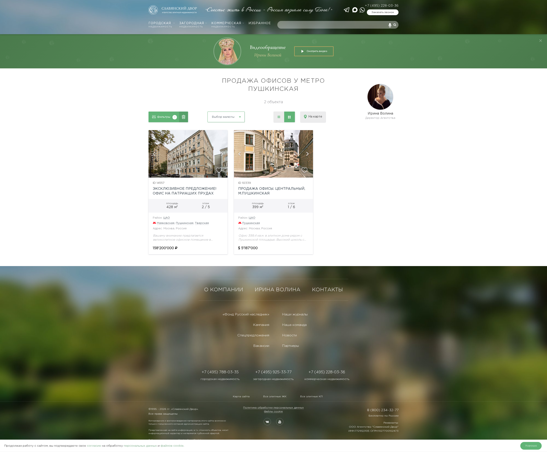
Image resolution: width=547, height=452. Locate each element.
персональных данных (140, 446)
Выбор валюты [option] (223, 117)
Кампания (261, 325)
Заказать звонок (382, 12)
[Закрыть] (540, 40)
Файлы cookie (273, 411)
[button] (154, 154)
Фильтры (166, 117)
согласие (94, 446)
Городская (160, 25)
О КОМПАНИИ (223, 289)
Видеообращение (268, 47)
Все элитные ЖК (275, 396)
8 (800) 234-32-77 (382, 410)
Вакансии (261, 345)
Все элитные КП (311, 396)
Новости (289, 335)
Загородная (191, 25)
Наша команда (294, 325)
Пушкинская (184, 223)
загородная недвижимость (273, 379)
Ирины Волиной (267, 55)
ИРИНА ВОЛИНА (277, 289)
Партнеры (290, 345)
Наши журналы (295, 314)
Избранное (260, 23)
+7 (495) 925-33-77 (273, 372)
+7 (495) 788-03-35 (220, 372)
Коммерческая (226, 25)
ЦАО (166, 218)
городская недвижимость (220, 379)
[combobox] (214, 115)
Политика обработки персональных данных (273, 407)
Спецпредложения (253, 335)
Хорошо (531, 446)
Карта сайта (241, 396)
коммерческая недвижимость (326, 379)
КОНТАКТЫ (327, 289)
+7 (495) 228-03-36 (381, 5)
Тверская (202, 223)
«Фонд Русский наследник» (246, 314)
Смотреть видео (317, 51)
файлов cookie (172, 446)
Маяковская (165, 223)
